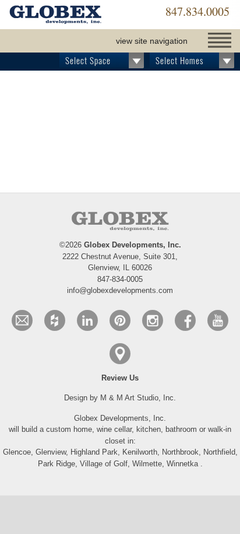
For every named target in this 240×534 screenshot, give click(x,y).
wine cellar (114, 429)
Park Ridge (56, 463)
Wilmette (147, 463)
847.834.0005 (197, 11)
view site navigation (152, 41)
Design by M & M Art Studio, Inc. (120, 397)
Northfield (219, 452)
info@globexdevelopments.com (120, 290)
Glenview (51, 452)
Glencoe (17, 452)
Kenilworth (139, 452)
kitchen (148, 429)
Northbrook (180, 452)
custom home (69, 429)
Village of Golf (104, 463)
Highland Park (94, 452)
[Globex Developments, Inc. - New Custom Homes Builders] (55, 16)
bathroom (182, 429)
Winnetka (182, 463)
